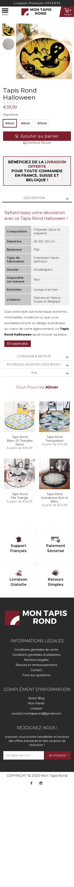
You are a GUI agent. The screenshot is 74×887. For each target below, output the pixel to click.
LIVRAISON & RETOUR (34, 356)
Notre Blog (36, 698)
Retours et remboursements (36, 665)
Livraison (36, 708)
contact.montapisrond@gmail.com (36, 713)
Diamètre (10, 115)
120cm (42, 123)
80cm (25, 123)
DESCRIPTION (34, 198)
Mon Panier (36, 703)
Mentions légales (36, 660)
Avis (34, 373)
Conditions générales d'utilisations (36, 655)
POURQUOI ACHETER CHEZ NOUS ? (34, 364)
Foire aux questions (36, 675)
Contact (36, 670)
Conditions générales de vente (36, 649)
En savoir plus (17, 343)
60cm (9, 123)
